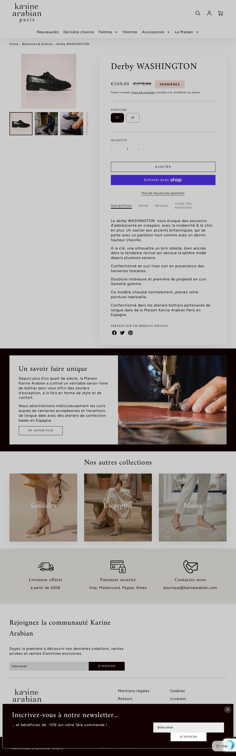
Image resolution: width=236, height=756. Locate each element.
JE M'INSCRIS (188, 736)
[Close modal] (227, 709)
